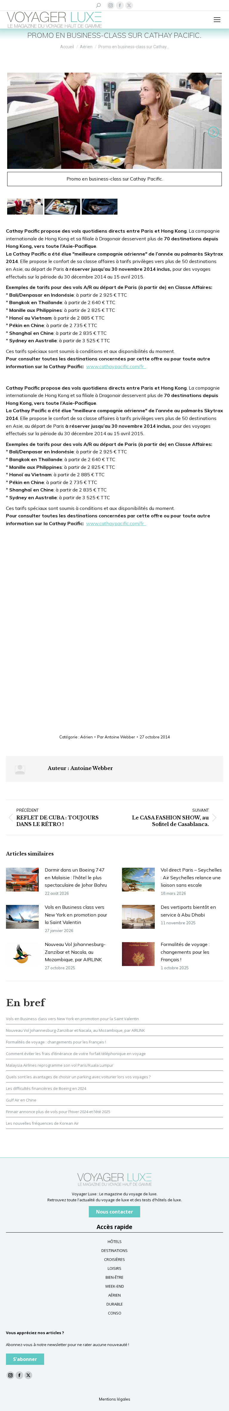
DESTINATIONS (114, 1250)
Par (116, 737)
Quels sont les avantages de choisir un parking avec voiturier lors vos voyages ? (78, 1076)
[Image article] (22, 880)
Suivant (212, 132)
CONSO (114, 1313)
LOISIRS (114, 1268)
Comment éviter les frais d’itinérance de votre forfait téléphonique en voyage (76, 1053)
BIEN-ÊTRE (114, 1277)
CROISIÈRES (114, 1259)
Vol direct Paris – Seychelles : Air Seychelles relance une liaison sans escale (191, 877)
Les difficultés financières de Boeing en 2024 (46, 1088)
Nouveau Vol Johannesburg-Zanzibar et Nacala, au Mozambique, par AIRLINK (75, 951)
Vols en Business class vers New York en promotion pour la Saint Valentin (76, 914)
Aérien (86, 737)
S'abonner (25, 1359)
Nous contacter (114, 1211)
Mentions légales (114, 1399)
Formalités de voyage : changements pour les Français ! (185, 951)
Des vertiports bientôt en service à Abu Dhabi (188, 911)
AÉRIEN (114, 1295)
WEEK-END (114, 1286)
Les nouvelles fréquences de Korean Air (42, 1123)
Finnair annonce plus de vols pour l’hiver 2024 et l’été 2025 (58, 1111)
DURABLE (114, 1304)
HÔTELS (115, 1241)
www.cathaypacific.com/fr (116, 366)
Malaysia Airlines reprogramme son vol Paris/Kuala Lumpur (59, 1065)
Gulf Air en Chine (21, 1100)
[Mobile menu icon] (217, 20)
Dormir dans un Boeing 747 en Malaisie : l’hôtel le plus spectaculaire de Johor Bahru (76, 877)
